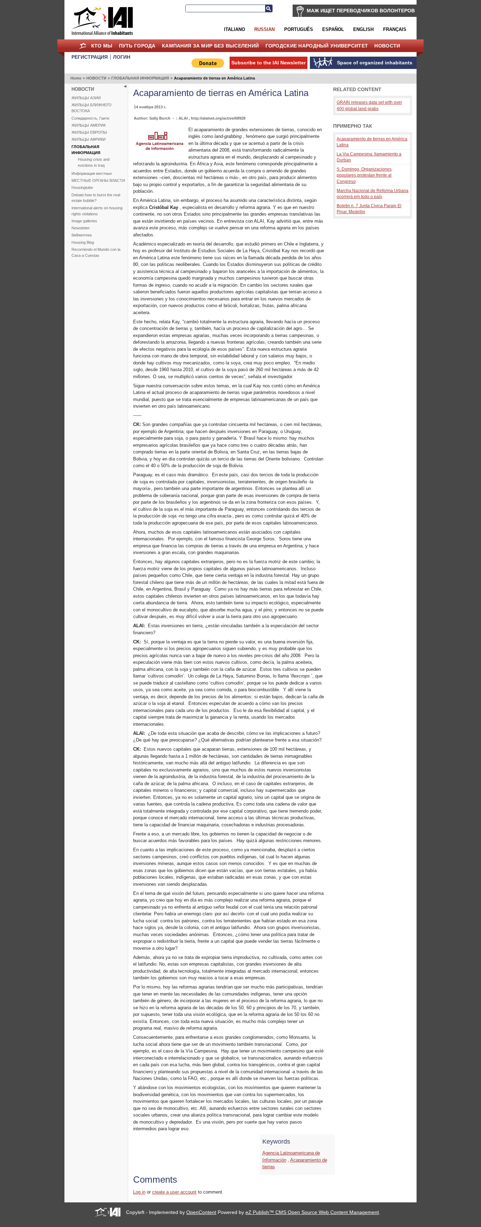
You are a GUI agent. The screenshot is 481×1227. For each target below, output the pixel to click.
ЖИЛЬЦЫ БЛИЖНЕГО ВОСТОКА (91, 108)
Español (333, 29)
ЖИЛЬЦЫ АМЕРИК (88, 125)
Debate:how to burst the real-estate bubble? (96, 198)
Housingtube (82, 187)
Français (394, 29)
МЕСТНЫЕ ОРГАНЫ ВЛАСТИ (98, 180)
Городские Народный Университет (317, 46)
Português (298, 29)
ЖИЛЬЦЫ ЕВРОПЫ (89, 132)
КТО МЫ (102, 46)
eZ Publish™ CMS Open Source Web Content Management (312, 1212)
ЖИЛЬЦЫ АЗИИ (86, 98)
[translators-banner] (159, 151)
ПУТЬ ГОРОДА (137, 46)
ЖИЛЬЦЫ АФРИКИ (88, 139)
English (363, 29)
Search (268, 8)
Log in (139, 1192)
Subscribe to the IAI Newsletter (268, 62)
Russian (264, 29)
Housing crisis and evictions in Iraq (94, 162)
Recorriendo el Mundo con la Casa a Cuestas (95, 252)
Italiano (234, 29)
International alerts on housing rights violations (97, 211)
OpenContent (201, 1212)
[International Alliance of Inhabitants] (102, 21)
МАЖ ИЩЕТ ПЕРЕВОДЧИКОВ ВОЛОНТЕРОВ (361, 10)
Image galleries (84, 221)
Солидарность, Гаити (90, 118)
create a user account (174, 1192)
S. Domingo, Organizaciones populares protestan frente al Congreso (364, 175)
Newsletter (80, 228)
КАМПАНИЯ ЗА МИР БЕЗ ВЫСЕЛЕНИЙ (210, 46)
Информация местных (91, 173)
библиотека (81, 235)
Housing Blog (82, 242)
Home (82, 45)
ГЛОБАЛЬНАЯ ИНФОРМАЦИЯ (140, 78)
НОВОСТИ (387, 46)
